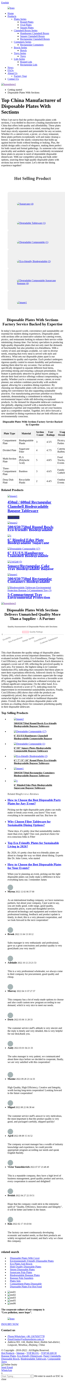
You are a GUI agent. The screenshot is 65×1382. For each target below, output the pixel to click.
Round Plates (26, 22)
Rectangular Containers (32, 44)
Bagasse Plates (8, 1356)
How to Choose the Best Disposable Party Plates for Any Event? (34, 801)
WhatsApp (6, 1370)
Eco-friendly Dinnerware (29, 1356)
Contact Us (13, 79)
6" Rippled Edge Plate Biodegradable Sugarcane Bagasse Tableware (28, 543)
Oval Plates (26, 24)
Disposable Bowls (10, 1358)
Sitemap (20, 1353)
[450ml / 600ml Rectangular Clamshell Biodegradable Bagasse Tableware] (12, 496)
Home (11, 13)
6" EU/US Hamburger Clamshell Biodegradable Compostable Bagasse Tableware (33, 738)
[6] (9, 535)
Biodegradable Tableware (33, 1358)
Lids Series (19, 59)
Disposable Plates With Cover (25, 1258)
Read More (13, 517)
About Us (12, 73)
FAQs (11, 70)
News (10, 67)
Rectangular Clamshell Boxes (35, 39)
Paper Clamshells (52, 1356)
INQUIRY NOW (10, 1324)
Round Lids (26, 61)
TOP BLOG (33, 1353)
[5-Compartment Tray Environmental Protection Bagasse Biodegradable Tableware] (32, 590)
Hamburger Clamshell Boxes (34, 33)
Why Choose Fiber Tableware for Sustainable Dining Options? (29, 823)
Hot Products (7, 1353)
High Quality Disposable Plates (25, 1266)
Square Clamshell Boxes (32, 36)
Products (12, 16)
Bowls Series (20, 47)
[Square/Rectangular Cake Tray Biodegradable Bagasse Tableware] (15, 561)
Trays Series (20, 53)
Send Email (7, 1367)
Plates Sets (15, 1281)
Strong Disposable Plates (22, 1269)
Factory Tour (20, 76)
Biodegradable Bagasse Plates (25, 1275)
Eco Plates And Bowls (21, 1263)
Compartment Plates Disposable (26, 1283)
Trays (23, 56)
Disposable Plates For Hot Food (26, 1286)
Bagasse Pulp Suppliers (21, 1278)
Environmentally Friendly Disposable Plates (32, 1261)
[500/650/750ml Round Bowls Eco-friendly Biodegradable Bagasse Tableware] (12, 522)
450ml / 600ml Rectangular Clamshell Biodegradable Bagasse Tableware (29, 506)
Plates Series (20, 19)
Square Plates (27, 27)
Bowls (23, 50)
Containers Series (22, 42)
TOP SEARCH (49, 1353)
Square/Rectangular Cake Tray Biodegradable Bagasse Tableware (31, 569)
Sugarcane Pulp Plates (21, 1272)
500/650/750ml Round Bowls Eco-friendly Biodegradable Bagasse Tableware (30, 530)
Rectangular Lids (28, 64)
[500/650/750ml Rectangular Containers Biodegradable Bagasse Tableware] (12, 574)
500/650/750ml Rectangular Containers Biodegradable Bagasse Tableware (30, 581)
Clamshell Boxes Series (25, 30)
